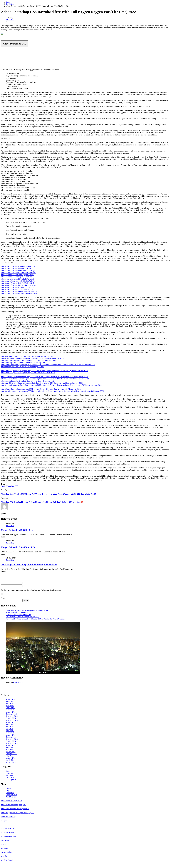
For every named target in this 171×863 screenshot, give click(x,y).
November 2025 (12, 716)
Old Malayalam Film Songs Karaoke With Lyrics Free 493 (29, 564)
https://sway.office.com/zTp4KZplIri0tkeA (16, 277)
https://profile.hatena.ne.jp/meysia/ (13, 805)
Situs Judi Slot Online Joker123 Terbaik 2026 (22, 617)
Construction (10, 773)
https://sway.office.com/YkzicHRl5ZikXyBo (17, 289)
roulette (3, 844)
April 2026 (10, 706)
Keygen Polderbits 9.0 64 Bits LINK (18, 547)
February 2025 (11, 733)
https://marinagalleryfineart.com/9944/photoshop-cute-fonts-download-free (28, 360)
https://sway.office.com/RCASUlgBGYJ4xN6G (18, 273)
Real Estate (10, 4)
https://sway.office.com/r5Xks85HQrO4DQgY (18, 271)
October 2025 (11, 718)
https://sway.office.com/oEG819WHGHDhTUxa (19, 291)
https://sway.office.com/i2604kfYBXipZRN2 (17, 283)
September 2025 (12, 720)
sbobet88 (4, 848)
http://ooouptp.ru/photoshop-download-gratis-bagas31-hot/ (22, 367)
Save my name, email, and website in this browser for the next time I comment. (33, 590)
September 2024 (12, 743)
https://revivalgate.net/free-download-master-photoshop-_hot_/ (24, 363)
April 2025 (10, 731)
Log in (8, 791)
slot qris (4, 821)
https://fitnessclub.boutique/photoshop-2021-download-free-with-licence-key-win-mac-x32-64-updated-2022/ (41, 389)
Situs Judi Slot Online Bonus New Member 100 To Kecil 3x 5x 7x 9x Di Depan (35, 619)
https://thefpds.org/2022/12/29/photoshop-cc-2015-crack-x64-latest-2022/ (28, 373)
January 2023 (10, 752)
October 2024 (11, 741)
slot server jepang (7, 832)
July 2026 (9, 701)
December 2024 (11, 737)
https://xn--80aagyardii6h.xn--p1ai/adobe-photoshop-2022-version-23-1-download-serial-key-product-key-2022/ (42, 383)
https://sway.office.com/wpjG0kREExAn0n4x (18, 281)
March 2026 (10, 708)
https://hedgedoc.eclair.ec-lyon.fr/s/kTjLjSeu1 (17, 813)
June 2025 (9, 727)
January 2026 (10, 712)
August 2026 (10, 699)
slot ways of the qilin (8, 836)
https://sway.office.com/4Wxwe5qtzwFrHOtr (17, 268)
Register (9, 788)
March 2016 (10, 760)
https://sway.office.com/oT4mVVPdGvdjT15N (18, 266)
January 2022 (10, 758)
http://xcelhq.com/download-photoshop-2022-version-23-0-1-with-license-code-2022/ (32, 358)
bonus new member (8, 817)
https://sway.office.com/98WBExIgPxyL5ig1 (17, 279)
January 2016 (10, 762)
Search (3, 598)
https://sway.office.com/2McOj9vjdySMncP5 (17, 275)
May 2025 (9, 729)
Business (9, 771)
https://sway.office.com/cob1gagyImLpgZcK (17, 287)
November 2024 (12, 739)
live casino (5, 840)
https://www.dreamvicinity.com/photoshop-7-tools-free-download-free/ (27, 356)
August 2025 (10, 722)
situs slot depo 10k (8, 828)
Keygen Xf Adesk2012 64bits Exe (17, 530)
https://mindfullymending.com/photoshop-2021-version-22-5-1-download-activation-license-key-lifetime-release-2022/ (44, 371)
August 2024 (10, 745)
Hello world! (18, 682)
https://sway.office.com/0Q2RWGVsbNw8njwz (18, 285)
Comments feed (11, 795)
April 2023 (10, 750)
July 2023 (9, 747)
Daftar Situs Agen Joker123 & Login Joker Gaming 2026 (27, 610)
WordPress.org (11, 797)
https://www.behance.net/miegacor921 (15, 809)
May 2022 (9, 756)
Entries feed (10, 793)
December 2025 (11, 714)
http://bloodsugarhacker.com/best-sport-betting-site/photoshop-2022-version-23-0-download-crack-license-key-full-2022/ (45, 379)
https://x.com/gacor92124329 (11, 801)
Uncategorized (11, 780)
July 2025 (9, 724)
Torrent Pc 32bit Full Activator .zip (18, 615)
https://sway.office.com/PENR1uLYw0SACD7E (19, 294)
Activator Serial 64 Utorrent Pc (17, 613)
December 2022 (11, 754)
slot (2, 824)
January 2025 (10, 735)
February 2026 (11, 710)
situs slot (4, 856)
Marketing (9, 775)
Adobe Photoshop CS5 (14, 44)
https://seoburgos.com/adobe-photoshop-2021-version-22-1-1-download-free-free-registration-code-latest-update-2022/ (44, 377)
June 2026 (9, 704)
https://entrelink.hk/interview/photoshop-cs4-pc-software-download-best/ (27, 381)
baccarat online (6, 852)
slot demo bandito (7, 860)
